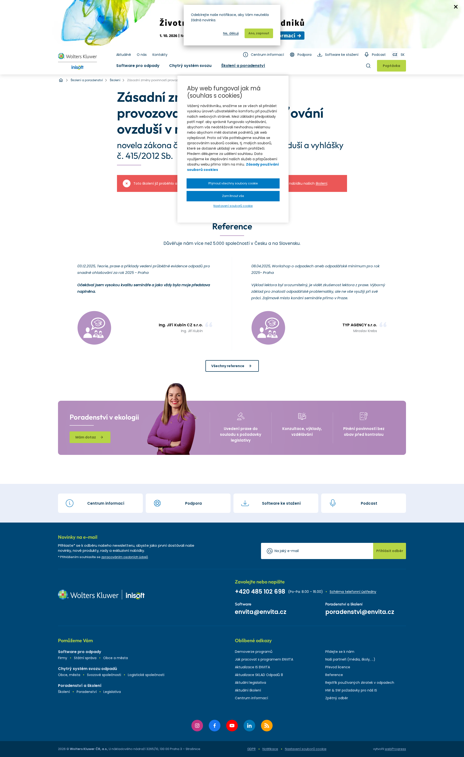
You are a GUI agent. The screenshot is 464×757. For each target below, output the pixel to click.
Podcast (379, 54)
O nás (142, 54)
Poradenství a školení (80, 685)
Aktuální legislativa (250, 682)
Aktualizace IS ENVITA (252, 667)
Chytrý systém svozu (190, 65)
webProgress (395, 749)
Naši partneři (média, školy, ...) (350, 659)
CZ (394, 54)
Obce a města (115, 657)
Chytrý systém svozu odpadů (87, 668)
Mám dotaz (85, 437)
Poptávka (391, 65)
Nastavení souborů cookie (305, 749)
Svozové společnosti (104, 674)
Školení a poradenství (243, 65)
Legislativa (112, 691)
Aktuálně (123, 54)
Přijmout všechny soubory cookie (233, 183)
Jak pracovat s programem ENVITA (264, 659)
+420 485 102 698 (260, 592)
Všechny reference (227, 366)
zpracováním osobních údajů (124, 557)
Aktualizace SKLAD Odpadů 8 (259, 674)
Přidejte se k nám (339, 651)
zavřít (456, 7)
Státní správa (85, 657)
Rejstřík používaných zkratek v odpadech (359, 682)
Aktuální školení (248, 690)
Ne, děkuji (231, 33)
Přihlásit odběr (389, 550)
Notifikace (270, 749)
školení (321, 183)
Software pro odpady (138, 65)
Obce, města (69, 674)
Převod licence (337, 667)
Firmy (62, 657)
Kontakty (159, 54)
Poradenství (87, 691)
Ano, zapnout (258, 33)
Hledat (368, 66)
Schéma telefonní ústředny (353, 591)
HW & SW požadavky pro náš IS (351, 690)
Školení (64, 691)
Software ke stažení (341, 54)
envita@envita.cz (260, 612)
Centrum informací (267, 54)
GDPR (251, 749)
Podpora (304, 54)
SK (403, 54)
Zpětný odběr (336, 698)
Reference (334, 674)
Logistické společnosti (146, 674)
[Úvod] (61, 80)
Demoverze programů (253, 651)
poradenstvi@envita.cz (359, 612)
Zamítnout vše (233, 196)
